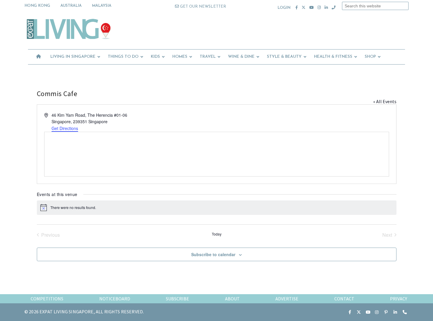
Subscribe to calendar (213, 254)
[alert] (216, 207)
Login (284, 8)
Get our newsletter (202, 7)
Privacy (398, 299)
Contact (344, 299)
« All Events (384, 101)
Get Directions (65, 128)
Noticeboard (114, 299)
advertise (286, 299)
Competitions (47, 299)
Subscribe (177, 299)
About (232, 299)
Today (217, 234)
